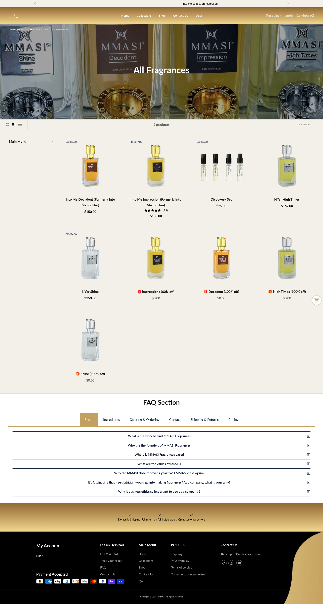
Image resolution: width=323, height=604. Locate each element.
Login (39, 555)
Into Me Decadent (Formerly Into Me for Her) (90, 202)
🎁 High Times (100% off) (287, 291)
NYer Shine (90, 291)
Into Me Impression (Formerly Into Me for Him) (155, 202)
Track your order (111, 560)
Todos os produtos (38, 29)
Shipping (176, 554)
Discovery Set (221, 199)
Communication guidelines (188, 574)
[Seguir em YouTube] (239, 563)
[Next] (288, 3)
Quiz (199, 15)
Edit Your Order (110, 554)
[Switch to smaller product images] (13, 125)
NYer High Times (287, 199)
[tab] (89, 419)
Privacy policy (180, 560)
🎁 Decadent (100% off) (221, 291)
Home (125, 15)
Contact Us (180, 15)
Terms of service (181, 567)
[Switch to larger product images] (7, 125)
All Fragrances (60, 29)
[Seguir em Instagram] (231, 563)
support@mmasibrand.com (243, 554)
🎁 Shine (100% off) (90, 374)
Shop (162, 15)
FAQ (103, 567)
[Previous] (35, 3)
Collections (144, 15)
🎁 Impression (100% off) (155, 291)
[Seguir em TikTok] (223, 563)
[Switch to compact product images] (20, 125)
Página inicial (16, 29)
